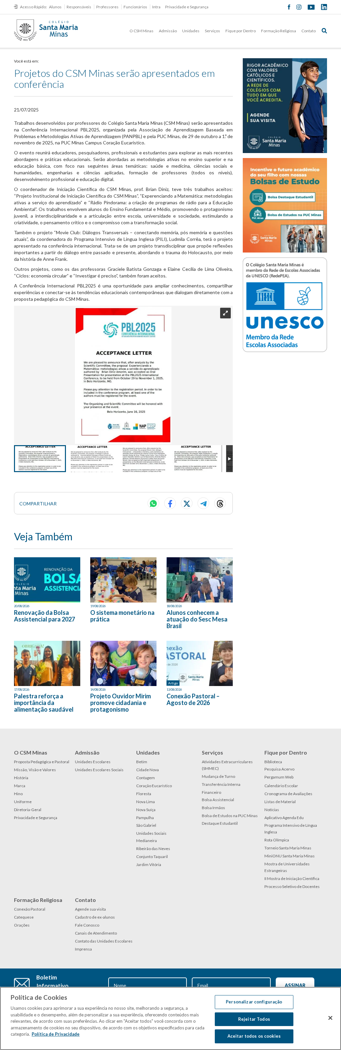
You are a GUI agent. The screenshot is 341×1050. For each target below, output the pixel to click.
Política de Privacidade (56, 1034)
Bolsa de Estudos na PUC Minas (230, 815)
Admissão (168, 30)
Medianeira (146, 840)
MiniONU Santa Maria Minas (289, 855)
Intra (156, 6)
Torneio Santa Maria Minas (287, 847)
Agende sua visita (90, 909)
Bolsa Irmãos (213, 807)
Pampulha (145, 817)
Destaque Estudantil (220, 823)
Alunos (55, 6)
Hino (18, 793)
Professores (107, 6)
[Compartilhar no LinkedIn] (220, 503)
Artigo (173, 683)
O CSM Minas (142, 30)
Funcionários (135, 6)
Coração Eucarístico (154, 785)
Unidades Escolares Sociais (99, 769)
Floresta (143, 793)
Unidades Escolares (93, 761)
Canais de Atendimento (96, 933)
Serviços (212, 30)
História (21, 777)
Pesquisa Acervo (279, 769)
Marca (19, 785)
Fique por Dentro (240, 30)
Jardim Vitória (148, 864)
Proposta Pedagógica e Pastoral (41, 761)
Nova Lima (145, 801)
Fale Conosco (87, 925)
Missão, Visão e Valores (35, 769)
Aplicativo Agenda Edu (284, 817)
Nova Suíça (146, 809)
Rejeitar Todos (254, 1019)
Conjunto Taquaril (152, 856)
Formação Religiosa (278, 30)
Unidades (190, 30)
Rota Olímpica (276, 839)
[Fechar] (330, 1018)
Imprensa (83, 949)
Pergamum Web (278, 777)
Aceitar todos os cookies (254, 1036)
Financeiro (211, 792)
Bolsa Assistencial (218, 799)
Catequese (24, 917)
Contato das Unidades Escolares (104, 941)
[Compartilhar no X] (186, 503)
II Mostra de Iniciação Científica (291, 878)
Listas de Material (280, 801)
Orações (22, 925)
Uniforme (23, 801)
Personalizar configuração (254, 1001)
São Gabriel (146, 825)
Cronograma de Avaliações (288, 793)
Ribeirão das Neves (153, 848)
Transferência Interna (221, 784)
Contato (308, 30)
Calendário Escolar (281, 785)
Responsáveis (79, 6)
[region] (170, 1018)
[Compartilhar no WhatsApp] (153, 503)
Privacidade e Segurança (186, 6)
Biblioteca (273, 761)
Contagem (145, 777)
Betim (141, 761)
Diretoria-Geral (27, 809)
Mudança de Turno (218, 776)
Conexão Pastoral (29, 909)
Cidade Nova (147, 769)
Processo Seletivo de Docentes (292, 886)
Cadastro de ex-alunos (95, 917)
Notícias (271, 809)
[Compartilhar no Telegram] (203, 503)
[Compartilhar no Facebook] (170, 503)
